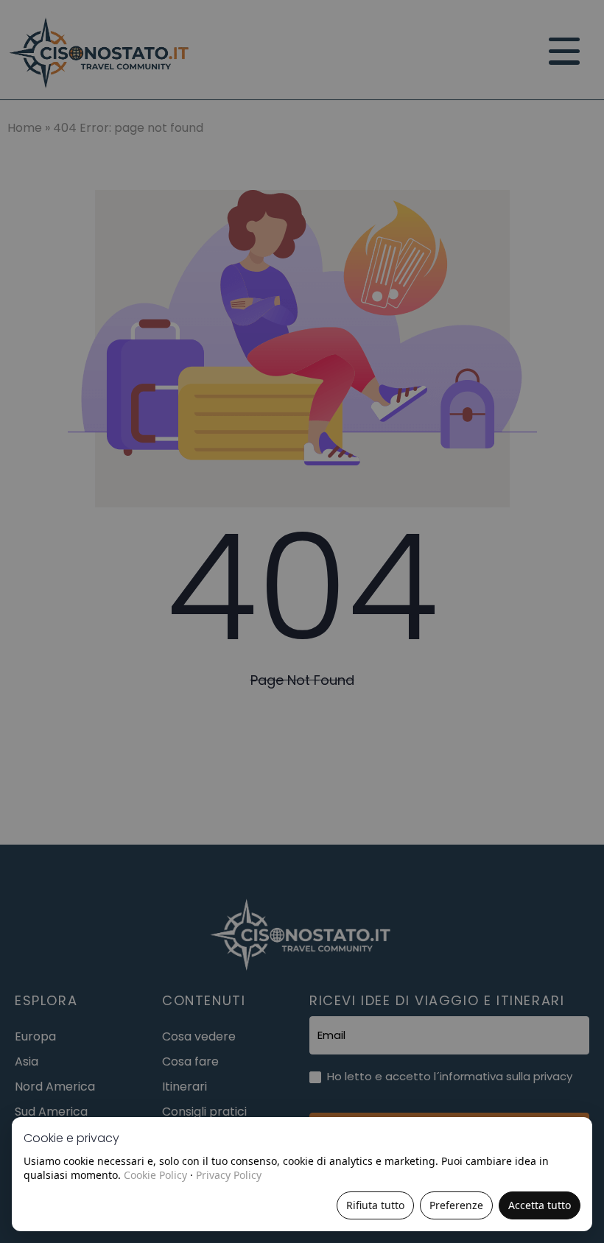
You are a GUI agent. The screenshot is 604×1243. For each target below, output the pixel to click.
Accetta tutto (539, 1205)
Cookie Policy (155, 1175)
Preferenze (456, 1205)
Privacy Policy (228, 1175)
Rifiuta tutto (375, 1205)
